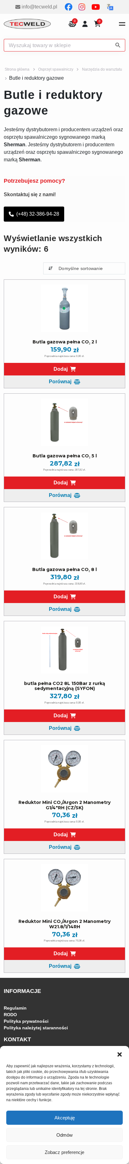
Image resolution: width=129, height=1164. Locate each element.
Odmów (64, 1135)
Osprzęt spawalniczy (55, 69)
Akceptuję (64, 1117)
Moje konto (85, 24)
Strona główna (17, 69)
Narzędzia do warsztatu (102, 69)
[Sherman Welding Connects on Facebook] (69, 7)
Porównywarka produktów (72, 24)
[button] (119, 1054)
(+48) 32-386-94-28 (37, 214)
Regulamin (15, 1007)
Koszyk (100, 22)
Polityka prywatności (26, 1021)
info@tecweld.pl (39, 6)
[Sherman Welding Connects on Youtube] (96, 7)
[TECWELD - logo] (27, 24)
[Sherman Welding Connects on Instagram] (82, 7)
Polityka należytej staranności (36, 1027)
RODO (10, 1014)
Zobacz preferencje (64, 1152)
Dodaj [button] (61, 369)
